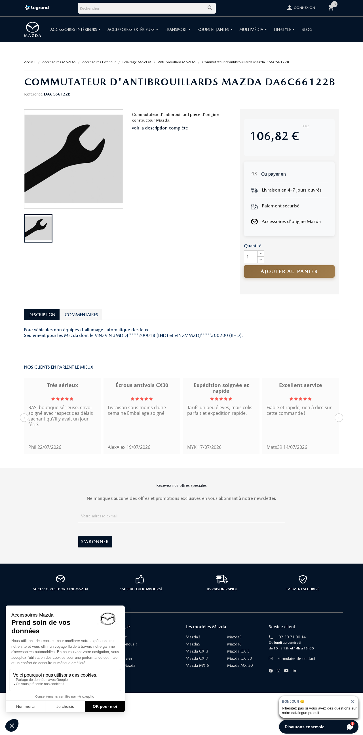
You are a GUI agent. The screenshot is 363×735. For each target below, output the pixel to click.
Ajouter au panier (289, 271)
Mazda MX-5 (197, 665)
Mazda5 (193, 644)
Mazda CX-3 (197, 651)
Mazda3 (234, 637)
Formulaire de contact (296, 658)
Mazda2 (193, 637)
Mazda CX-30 (239, 658)
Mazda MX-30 (240, 665)
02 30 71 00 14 (292, 637)
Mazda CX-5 (238, 651)
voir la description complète (160, 128)
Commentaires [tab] (81, 314)
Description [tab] (41, 314)
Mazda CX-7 (197, 658)
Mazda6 (234, 644)
